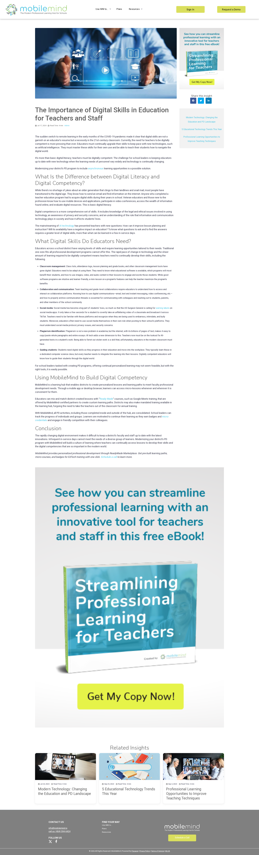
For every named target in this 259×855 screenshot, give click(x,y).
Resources (134, 9)
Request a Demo (231, 9)
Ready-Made (106, 398)
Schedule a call (109, 456)
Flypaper (135, 851)
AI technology (66, 225)
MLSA (167, 851)
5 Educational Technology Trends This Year (202, 129)
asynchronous (95, 168)
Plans (119, 9)
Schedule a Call (182, 837)
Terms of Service (157, 851)
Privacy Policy (144, 851)
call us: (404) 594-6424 (59, 831)
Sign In (190, 9)
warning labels (162, 308)
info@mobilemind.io (58, 828)
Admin (66, 126)
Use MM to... (102, 9)
